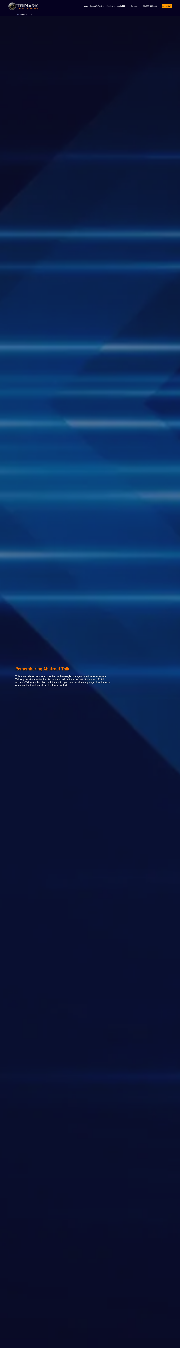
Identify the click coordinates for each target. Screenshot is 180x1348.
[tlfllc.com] (23, 5)
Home (19, 14)
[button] (103, 6)
